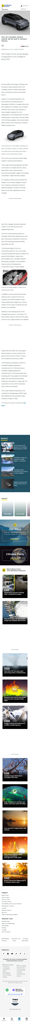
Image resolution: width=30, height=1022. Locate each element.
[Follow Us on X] (24, 954)
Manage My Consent (8, 906)
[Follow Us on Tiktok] (16, 954)
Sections (23, 9)
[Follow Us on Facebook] (4, 954)
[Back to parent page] (5, 8)
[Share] (2, 45)
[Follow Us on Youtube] (12, 954)
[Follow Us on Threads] (20, 954)
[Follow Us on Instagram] (8, 954)
